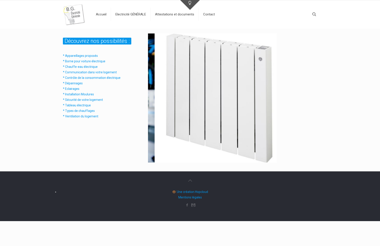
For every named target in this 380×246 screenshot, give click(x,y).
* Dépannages (73, 83)
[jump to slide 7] (218, 157)
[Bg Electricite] (74, 14)
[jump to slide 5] (208, 157)
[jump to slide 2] (194, 157)
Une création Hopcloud (192, 192)
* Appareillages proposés (80, 55)
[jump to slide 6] (213, 157)
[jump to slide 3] (198, 157)
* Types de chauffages (79, 111)
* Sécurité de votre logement (83, 100)
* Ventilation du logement (80, 116)
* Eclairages (71, 89)
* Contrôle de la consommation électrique (92, 78)
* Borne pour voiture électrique (84, 61)
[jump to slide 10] (232, 157)
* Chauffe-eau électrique (80, 66)
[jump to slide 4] (203, 157)
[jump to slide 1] (189, 157)
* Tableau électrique (77, 105)
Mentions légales (190, 197)
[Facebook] (187, 205)
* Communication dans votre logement (90, 72)
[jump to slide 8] (223, 157)
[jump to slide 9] (228, 157)
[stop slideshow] (237, 157)
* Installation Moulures (78, 94)
